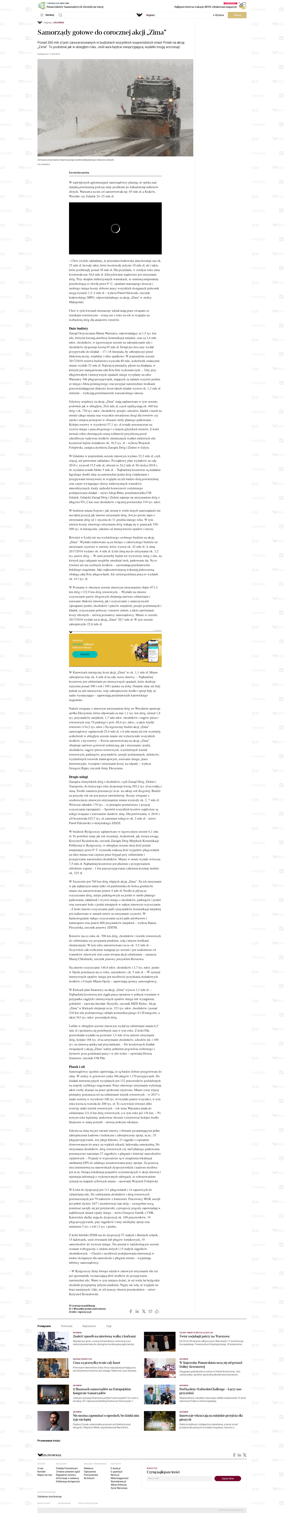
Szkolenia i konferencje (49, 1496)
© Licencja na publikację (82, 1305)
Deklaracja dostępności (68, 1481)
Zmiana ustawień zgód (68, 1471)
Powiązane (44, 1326)
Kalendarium (64, 1503)
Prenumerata (91, 1475)
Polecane (67, 1326)
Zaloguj (237, 15)
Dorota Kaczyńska (79, 172)
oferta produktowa (88, 1503)
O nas (40, 1468)
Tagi (108, 1326)
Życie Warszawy (119, 1488)
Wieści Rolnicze (119, 1484)
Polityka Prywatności (67, 1468)
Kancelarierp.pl (118, 1481)
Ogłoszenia (90, 1471)
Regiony (47, 23)
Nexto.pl (115, 1475)
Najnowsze (89, 1326)
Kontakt (41, 1471)
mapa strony (43, 1503)
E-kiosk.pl (115, 1468)
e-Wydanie (218, 15)
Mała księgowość (120, 1478)
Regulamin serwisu (66, 1475)
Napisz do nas (44, 1475)
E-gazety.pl (116, 1471)
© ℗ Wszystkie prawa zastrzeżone (87, 1309)
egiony (150, 15)
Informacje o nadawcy (67, 1478)
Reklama (88, 1468)
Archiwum (58, 23)
